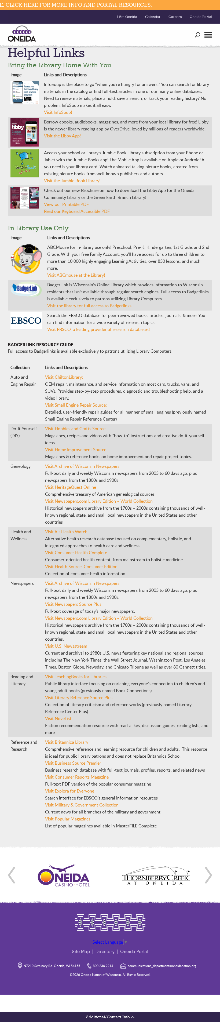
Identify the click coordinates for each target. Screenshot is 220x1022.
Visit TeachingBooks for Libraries (76, 677)
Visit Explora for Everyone (69, 791)
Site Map (81, 952)
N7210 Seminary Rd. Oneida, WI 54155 (52, 965)
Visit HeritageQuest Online (70, 487)
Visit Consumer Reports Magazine (77, 777)
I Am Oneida (127, 17)
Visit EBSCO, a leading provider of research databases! (98, 329)
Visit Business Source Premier (73, 763)
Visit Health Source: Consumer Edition (81, 567)
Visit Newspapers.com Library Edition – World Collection (99, 501)
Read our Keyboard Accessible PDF (77, 211)
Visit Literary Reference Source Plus (78, 697)
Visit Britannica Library (66, 742)
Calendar (152, 17)
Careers (175, 17)
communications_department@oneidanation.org (162, 965)
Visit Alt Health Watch (66, 532)
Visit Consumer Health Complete (76, 553)
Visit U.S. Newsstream (66, 646)
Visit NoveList (58, 718)
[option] (64, 875)
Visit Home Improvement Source (75, 449)
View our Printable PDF (66, 204)
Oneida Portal (201, 17)
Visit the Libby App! (62, 136)
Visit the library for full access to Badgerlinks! (90, 306)
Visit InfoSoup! (58, 112)
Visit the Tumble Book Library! (72, 181)
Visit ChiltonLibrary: (64, 377)
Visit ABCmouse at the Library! (76, 275)
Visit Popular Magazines (67, 819)
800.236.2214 (103, 965)
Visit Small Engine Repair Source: (76, 405)
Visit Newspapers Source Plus (73, 604)
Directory (105, 952)
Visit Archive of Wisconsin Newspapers (82, 466)
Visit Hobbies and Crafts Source (75, 429)
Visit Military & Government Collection (82, 805)
